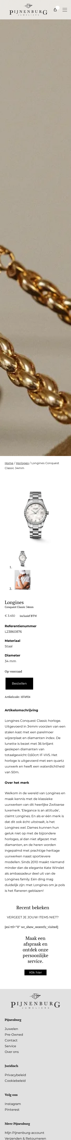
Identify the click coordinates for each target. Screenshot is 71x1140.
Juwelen (11, 1029)
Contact (11, 1040)
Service (10, 1046)
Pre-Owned (14, 1034)
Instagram (13, 1104)
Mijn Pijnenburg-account (24, 1133)
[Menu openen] (64, 9)
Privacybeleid (15, 1075)
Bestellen (19, 683)
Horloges (22, 463)
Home (9, 463)
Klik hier (35, 972)
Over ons (12, 1052)
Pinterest (12, 1110)
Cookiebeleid (15, 1081)
